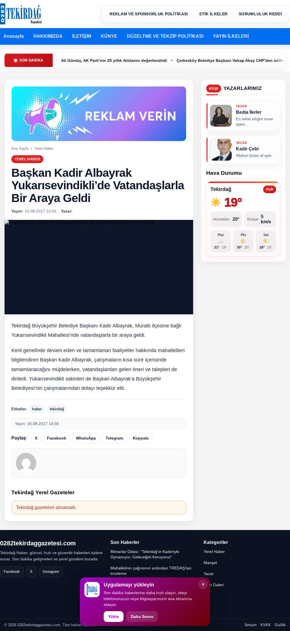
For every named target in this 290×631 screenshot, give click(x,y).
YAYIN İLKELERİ (231, 36)
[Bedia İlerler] (221, 116)
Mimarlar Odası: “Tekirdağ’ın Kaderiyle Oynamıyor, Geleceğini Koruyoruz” (144, 554)
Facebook (56, 438)
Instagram (51, 571)
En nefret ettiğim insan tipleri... (254, 122)
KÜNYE (109, 36)
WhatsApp (86, 438)
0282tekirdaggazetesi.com (38, 543)
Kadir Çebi (247, 148)
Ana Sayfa (20, 148)
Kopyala (141, 438)
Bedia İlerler (248, 112)
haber (37, 409)
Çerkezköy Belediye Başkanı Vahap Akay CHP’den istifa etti (222, 60)
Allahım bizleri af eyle (253, 155)
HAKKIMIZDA (48, 36)
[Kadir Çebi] (221, 149)
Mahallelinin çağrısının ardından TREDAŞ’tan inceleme (150, 571)
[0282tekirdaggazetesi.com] (21, 13)
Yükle (113, 616)
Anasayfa (13, 36)
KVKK (266, 625)
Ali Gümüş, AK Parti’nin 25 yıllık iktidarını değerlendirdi (103, 60)
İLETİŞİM (81, 36)
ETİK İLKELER (213, 14)
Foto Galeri (214, 584)
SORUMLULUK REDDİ (260, 14)
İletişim (251, 625)
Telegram (114, 438)
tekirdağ (57, 409)
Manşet (210, 562)
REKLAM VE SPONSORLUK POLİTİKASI (149, 14)
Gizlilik (280, 625)
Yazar (209, 573)
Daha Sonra (142, 616)
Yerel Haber (43, 148)
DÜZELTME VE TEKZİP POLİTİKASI (165, 36)
